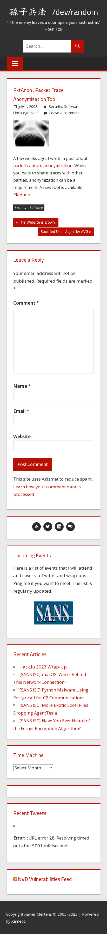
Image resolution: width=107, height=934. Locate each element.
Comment (26, 303)
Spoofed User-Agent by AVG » (66, 231)
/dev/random (75, 11)
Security (55, 106)
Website (22, 436)
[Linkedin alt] (59, 526)
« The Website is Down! (36, 222)
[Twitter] (48, 526)
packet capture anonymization (42, 165)
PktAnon (21, 194)
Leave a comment (64, 112)
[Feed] (36, 526)
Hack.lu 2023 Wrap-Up (43, 667)
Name (21, 386)
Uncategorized (25, 112)
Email (21, 411)
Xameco (18, 921)
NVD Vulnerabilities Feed (45, 879)
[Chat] (70, 526)
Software (71, 106)
